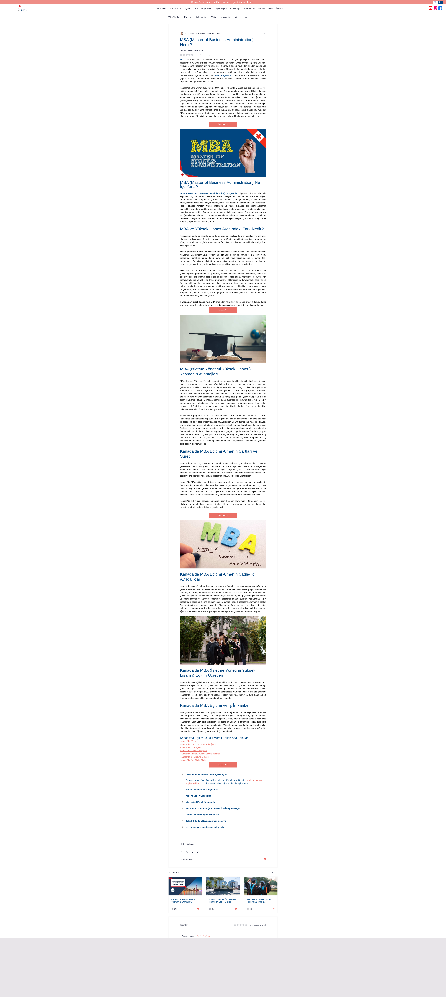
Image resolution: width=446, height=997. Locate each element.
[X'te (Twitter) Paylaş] (187, 852)
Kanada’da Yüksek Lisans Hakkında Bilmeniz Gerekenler (259, 900)
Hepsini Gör (273, 872)
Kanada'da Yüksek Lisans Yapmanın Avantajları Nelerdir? (183, 900)
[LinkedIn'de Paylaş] (192, 852)
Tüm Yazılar (174, 17)
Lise (246, 17)
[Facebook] (440, 8)
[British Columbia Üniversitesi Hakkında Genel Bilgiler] (223, 886)
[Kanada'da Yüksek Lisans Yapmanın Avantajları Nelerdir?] (185, 886)
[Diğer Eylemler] (264, 33)
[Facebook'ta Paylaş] (181, 852)
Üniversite (225, 17)
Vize (237, 17)
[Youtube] (430, 8)
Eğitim (213, 17)
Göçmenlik (201, 17)
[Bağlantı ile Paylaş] (198, 852)
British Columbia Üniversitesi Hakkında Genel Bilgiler (222, 900)
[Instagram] (435, 8)
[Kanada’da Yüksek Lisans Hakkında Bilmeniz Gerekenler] (260, 886)
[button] (223, 774)
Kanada (187, 17)
